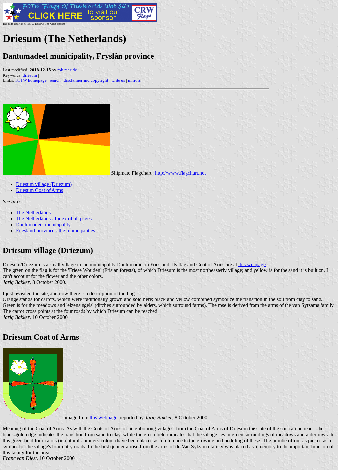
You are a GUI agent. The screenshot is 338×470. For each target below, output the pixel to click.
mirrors (134, 80)
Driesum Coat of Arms (39, 190)
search (55, 80)
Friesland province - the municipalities (55, 230)
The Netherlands (33, 212)
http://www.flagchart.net (180, 173)
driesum (30, 75)
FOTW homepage (31, 80)
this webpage (252, 264)
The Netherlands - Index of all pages (54, 218)
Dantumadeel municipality (43, 224)
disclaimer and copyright (86, 80)
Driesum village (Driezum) (44, 184)
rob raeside (67, 69)
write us (118, 80)
